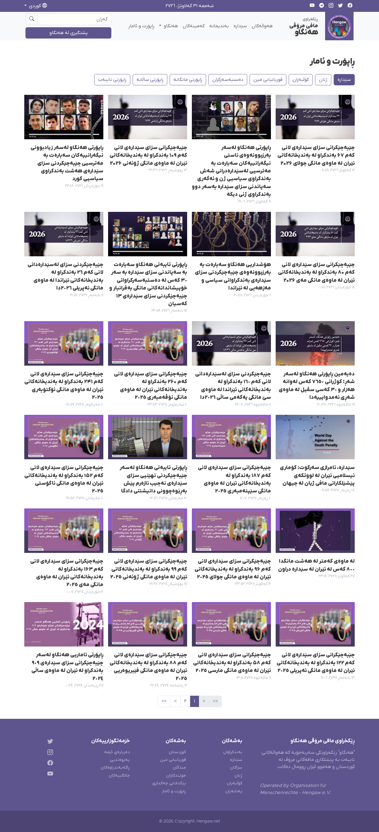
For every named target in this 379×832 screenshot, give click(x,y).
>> (164, 701)
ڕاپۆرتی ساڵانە (149, 80)
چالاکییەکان (119, 775)
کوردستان (177, 752)
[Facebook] (49, 764)
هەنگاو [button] (170, 26)
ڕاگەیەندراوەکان (115, 767)
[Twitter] (49, 742)
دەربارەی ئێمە (117, 752)
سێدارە (240, 26)
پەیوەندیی (120, 760)
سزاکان (236, 767)
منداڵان (179, 767)
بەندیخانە (219, 26)
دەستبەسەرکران (227, 80)
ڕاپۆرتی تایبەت (112, 80)
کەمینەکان (194, 26)
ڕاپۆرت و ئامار (141, 26)
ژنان (323, 80)
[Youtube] (49, 775)
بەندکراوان (232, 752)
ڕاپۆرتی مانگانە (188, 80)
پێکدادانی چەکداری (169, 783)
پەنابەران (233, 791)
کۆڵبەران (301, 80)
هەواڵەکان (262, 26)
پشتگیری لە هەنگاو (68, 33)
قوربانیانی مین (267, 80)
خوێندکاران (176, 775)
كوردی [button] (35, 6)
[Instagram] (49, 753)
